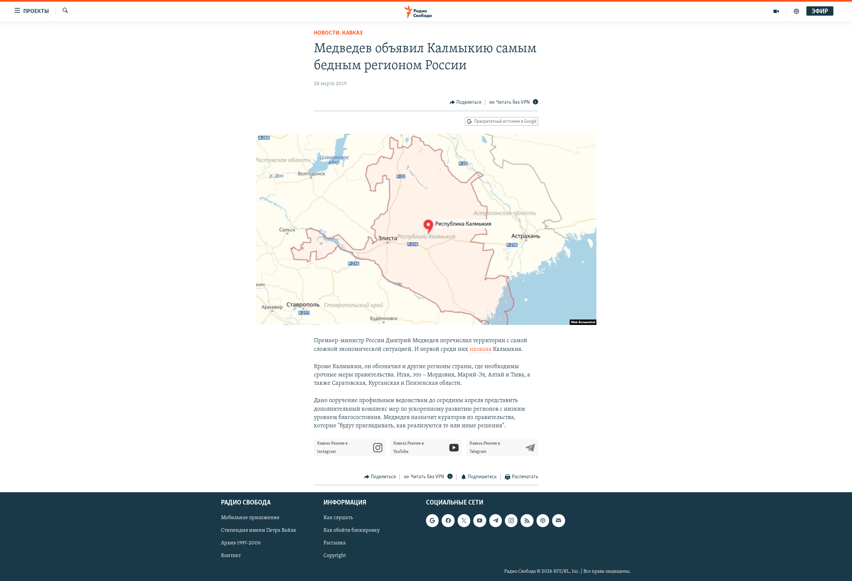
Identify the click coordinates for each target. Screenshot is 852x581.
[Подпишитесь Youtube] (479, 520)
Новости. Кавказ (338, 33)
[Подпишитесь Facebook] (448, 520)
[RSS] (527, 520)
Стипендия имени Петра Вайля (258, 530)
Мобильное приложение (250, 517)
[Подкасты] (542, 520)
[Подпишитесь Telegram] (495, 520)
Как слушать (338, 517)
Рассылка (334, 543)
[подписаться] (558, 520)
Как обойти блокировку (351, 530)
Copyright (334, 555)
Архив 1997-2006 (241, 543)
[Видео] (776, 11)
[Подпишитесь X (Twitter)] (464, 520)
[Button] (466, 102)
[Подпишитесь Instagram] (511, 520)
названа (481, 350)
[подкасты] (796, 11)
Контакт (231, 555)
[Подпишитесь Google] (432, 520)
